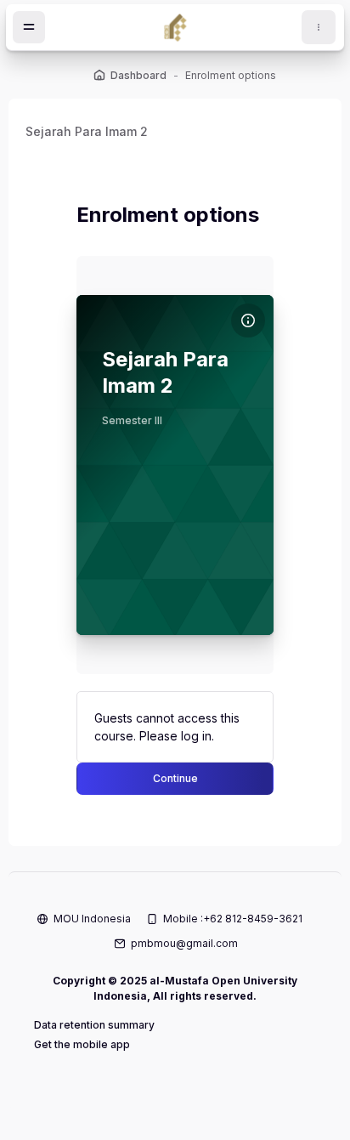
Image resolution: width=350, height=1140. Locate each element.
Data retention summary (94, 1024)
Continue (175, 778)
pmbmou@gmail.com (184, 943)
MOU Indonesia (92, 918)
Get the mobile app (82, 1044)
